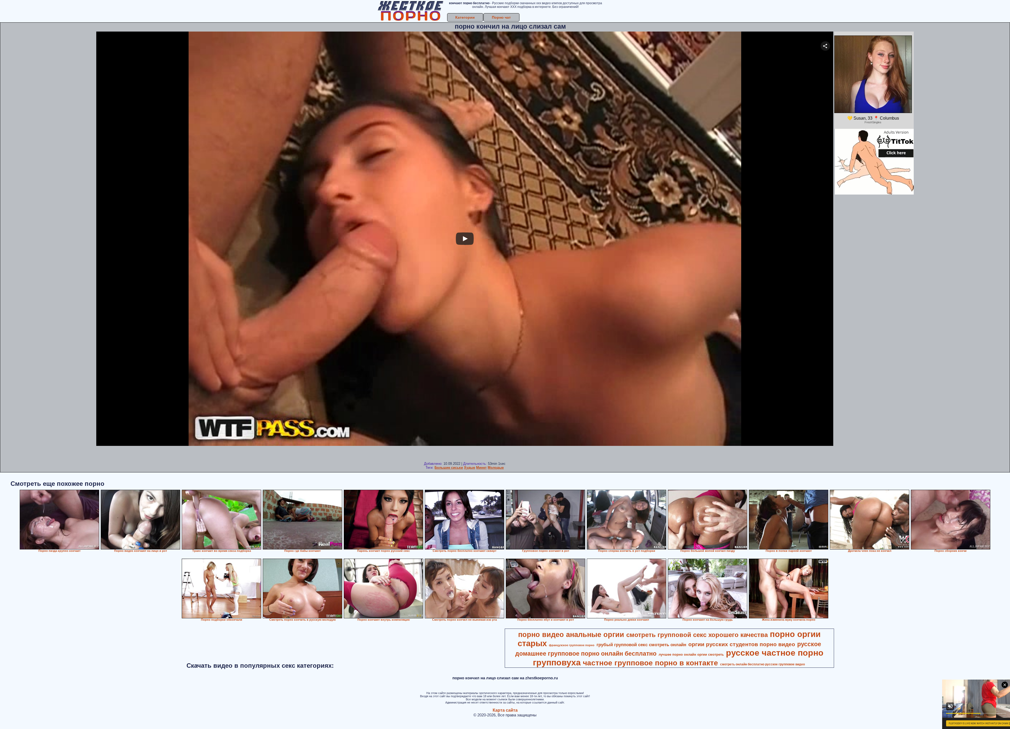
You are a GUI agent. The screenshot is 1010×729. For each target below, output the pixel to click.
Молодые (496, 468)
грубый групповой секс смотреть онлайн (641, 644)
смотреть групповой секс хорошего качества (697, 634)
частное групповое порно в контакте (650, 663)
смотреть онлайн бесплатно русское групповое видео (762, 664)
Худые (469, 468)
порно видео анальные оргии (571, 635)
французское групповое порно (571, 645)
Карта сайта (505, 710)
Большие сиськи (449, 468)
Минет (481, 468)
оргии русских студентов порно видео (741, 644)
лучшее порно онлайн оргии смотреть (691, 654)
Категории (465, 17)
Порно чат (501, 17)
